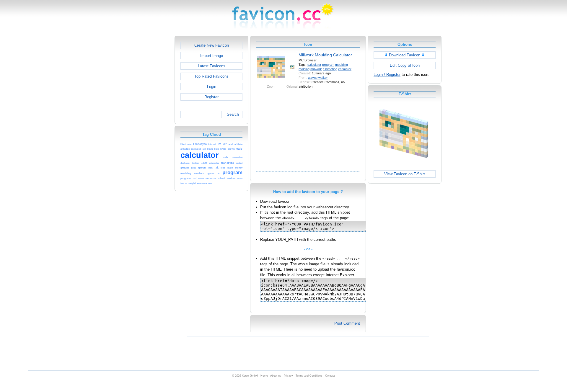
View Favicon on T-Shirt (404, 174)
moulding (341, 64)
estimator (344, 69)
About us (275, 375)
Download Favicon (404, 55)
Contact (330, 375)
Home (264, 375)
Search (233, 114)
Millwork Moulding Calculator (325, 55)
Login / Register (387, 74)
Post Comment (347, 323)
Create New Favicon (211, 45)
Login (211, 86)
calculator (314, 64)
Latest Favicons (211, 66)
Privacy (288, 375)
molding (304, 69)
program (328, 64)
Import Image (211, 55)
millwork (316, 69)
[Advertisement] (149, 124)
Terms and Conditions (309, 375)
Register (211, 97)
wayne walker (318, 77)
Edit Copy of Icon (405, 65)
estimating (330, 69)
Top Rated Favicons (211, 76)
